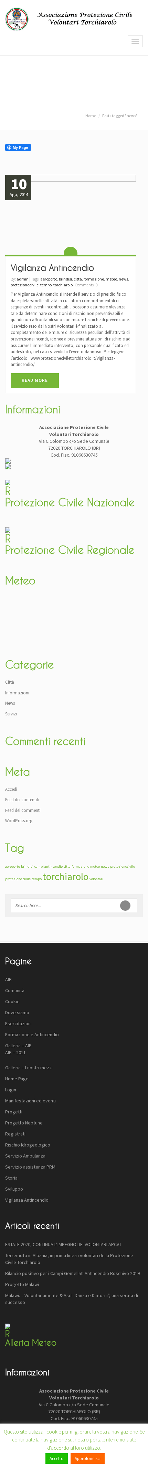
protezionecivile (25, 284)
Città (9, 682)
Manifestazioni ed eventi (30, 1101)
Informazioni (17, 693)
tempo (46, 284)
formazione (94, 279)
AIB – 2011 (15, 1052)
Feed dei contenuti (22, 800)
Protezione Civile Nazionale (70, 502)
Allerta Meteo (30, 1342)
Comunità (14, 990)
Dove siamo (17, 1012)
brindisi (65, 279)
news (123, 279)
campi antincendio (48, 866)
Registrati (15, 1134)
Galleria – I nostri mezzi (29, 1067)
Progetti (13, 1112)
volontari (96, 879)
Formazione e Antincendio (32, 1034)
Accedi (11, 789)
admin (23, 279)
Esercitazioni (18, 1023)
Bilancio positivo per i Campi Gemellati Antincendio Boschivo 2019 (72, 1273)
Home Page (17, 1078)
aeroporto (48, 279)
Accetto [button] (57, 1458)
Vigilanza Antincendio (52, 268)
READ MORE (35, 380)
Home (90, 115)
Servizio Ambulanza (25, 1156)
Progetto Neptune (24, 1123)
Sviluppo (14, 1189)
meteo (111, 279)
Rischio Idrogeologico (27, 1145)
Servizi (11, 714)
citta (78, 279)
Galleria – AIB (18, 1045)
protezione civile (18, 879)
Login (10, 1090)
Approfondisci (88, 1458)
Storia (11, 1178)
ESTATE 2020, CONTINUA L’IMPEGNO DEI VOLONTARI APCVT (63, 1244)
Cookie (12, 1001)
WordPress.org (18, 821)
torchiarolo (63, 284)
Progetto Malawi (22, 1284)
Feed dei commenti (23, 810)
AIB (8, 979)
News (10, 703)
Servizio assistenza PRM (30, 1167)
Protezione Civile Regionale (69, 550)
